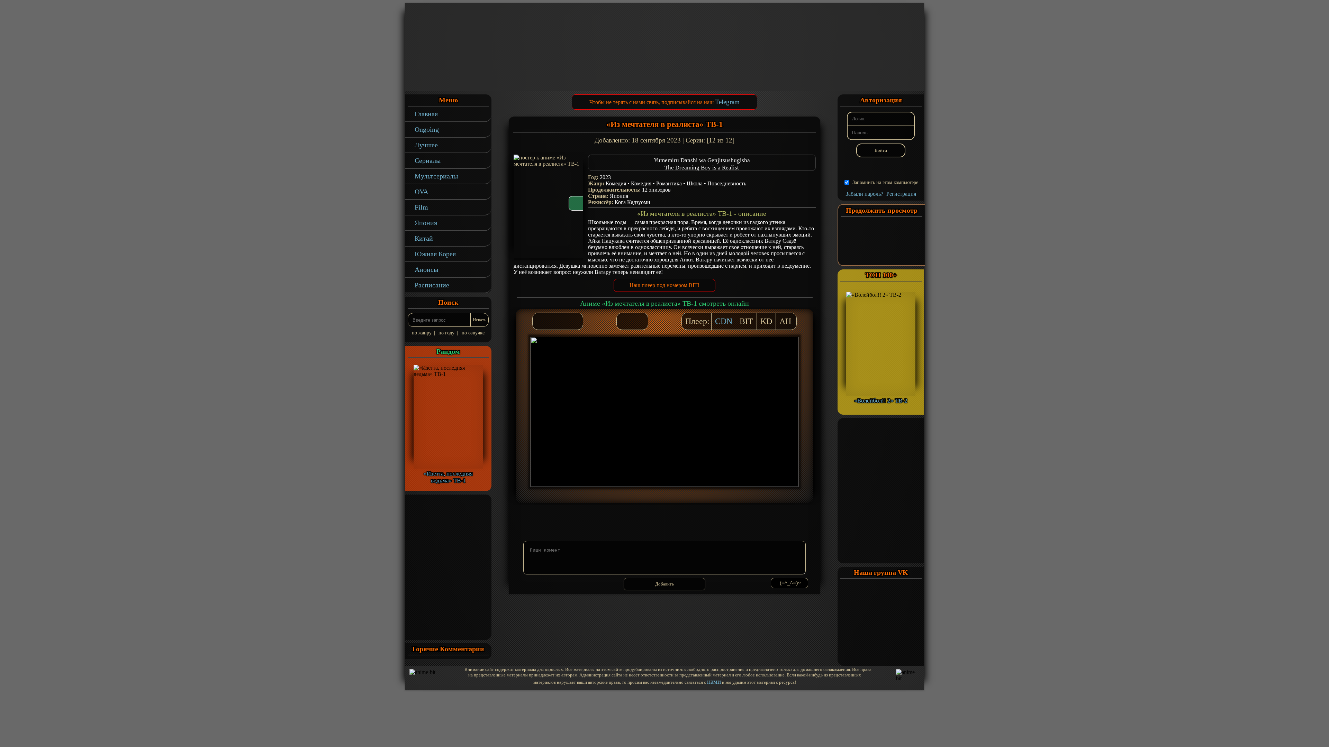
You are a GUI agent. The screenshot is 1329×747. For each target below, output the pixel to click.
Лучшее (426, 145)
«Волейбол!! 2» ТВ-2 (880, 400)
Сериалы (428, 160)
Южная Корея (435, 254)
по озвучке (473, 332)
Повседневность (726, 183)
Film (421, 207)
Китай (424, 238)
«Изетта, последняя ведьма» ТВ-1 (448, 477)
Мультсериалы (436, 176)
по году (446, 332)
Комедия (616, 183)
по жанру (422, 332)
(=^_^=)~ (790, 583)
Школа (695, 183)
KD (766, 321)
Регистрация (901, 194)
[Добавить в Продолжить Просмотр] (625, 321)
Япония (426, 223)
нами (714, 681)
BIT (746, 321)
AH (785, 321)
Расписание (432, 285)
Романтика (669, 183)
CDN (723, 321)
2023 (605, 177)
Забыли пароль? (864, 194)
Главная (426, 114)
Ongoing (427, 129)
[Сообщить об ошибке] (639, 321)
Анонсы (426, 269)
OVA (421, 191)
